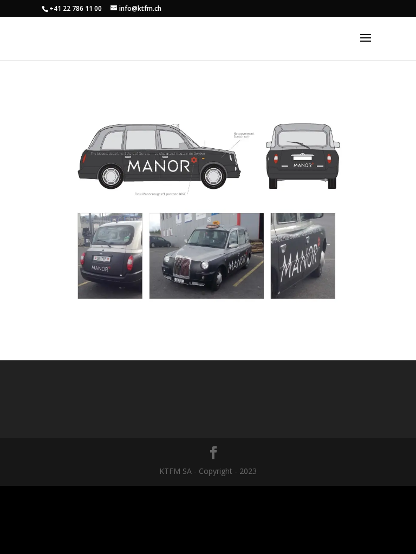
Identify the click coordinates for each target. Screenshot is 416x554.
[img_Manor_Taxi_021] (208, 314)
